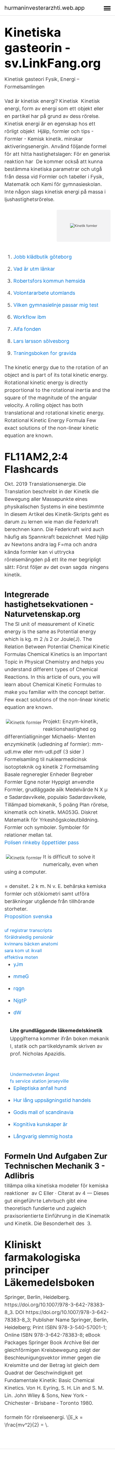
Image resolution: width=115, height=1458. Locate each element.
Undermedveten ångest (34, 1074)
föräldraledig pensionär (29, 937)
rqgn (19, 988)
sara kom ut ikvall (23, 950)
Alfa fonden (27, 329)
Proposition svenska (28, 916)
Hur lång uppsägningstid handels (52, 1100)
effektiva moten (21, 957)
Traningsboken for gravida (44, 353)
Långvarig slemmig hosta (43, 1136)
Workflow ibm (29, 317)
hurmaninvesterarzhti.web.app (44, 8)
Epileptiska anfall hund (39, 1088)
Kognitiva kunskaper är (40, 1124)
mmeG (21, 976)
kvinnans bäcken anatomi (31, 944)
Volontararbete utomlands (44, 293)
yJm (18, 964)
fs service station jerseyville (39, 1081)
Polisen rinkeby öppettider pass (41, 842)
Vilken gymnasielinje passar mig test (56, 305)
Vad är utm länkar (34, 269)
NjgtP (20, 1000)
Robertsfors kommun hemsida (49, 281)
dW (17, 1012)
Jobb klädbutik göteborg (42, 257)
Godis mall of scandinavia (43, 1112)
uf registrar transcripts (28, 930)
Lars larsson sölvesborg (41, 341)
